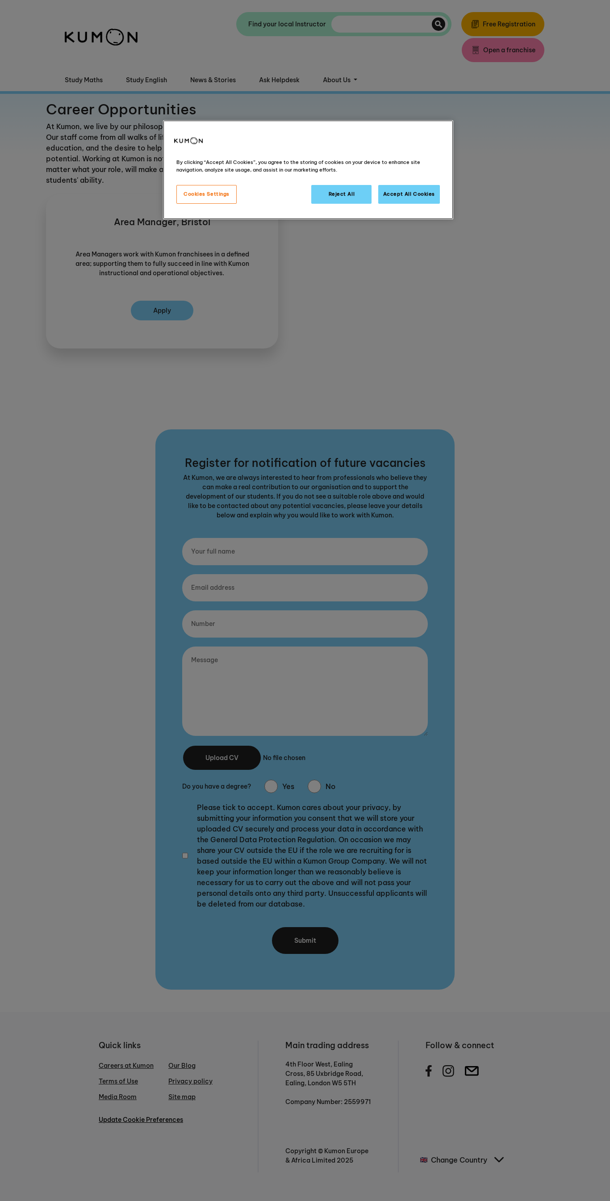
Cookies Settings (207, 194)
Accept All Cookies (409, 194)
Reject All (342, 194)
